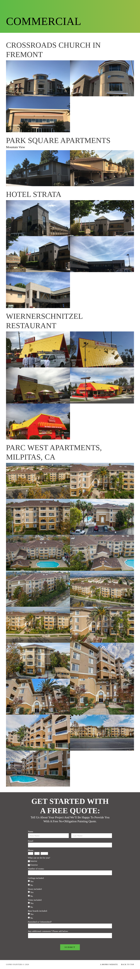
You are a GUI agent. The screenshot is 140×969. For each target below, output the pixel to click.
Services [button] (51, 4)
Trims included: (35, 900)
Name (30, 831)
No (31, 885)
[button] (123, 4)
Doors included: (35, 889)
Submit (70, 947)
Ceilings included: (36, 878)
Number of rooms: (36, 868)
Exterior (34, 865)
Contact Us (96, 4)
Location (106, 4)
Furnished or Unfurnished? (40, 922)
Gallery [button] (36, 4)
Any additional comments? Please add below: (48, 931)
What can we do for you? (39, 858)
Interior (33, 861)
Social (83, 4)
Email (30, 841)
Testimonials (69, 4)
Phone (30, 850)
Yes (31, 881)
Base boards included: (37, 911)
